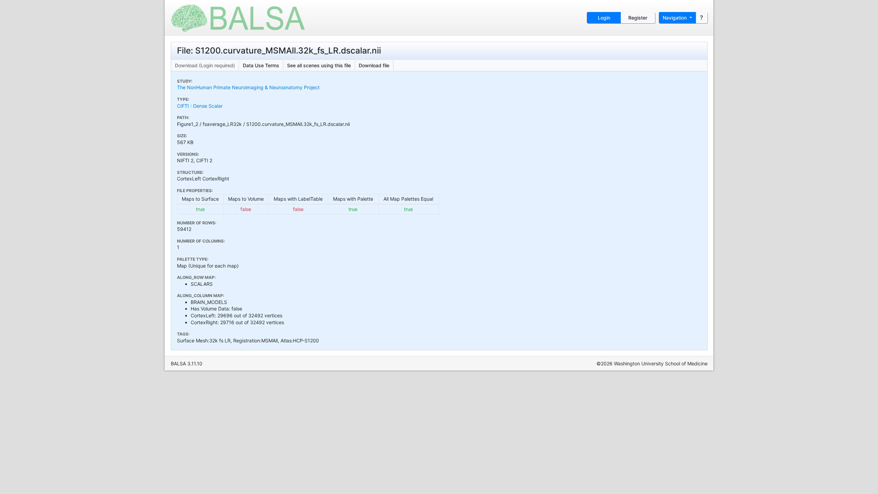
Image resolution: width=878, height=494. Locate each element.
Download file (374, 65)
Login (604, 18)
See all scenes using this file (319, 65)
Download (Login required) (205, 65)
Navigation (675, 18)
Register (637, 18)
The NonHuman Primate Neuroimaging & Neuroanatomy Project (248, 87)
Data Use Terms (261, 65)
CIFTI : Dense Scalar (200, 106)
